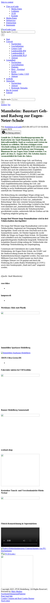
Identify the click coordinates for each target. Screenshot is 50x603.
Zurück (4, 105)
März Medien (16, 591)
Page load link (7, 596)
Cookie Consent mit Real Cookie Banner (17, 598)
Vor (8, 105)
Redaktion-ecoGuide (13, 127)
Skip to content (7, 2)
